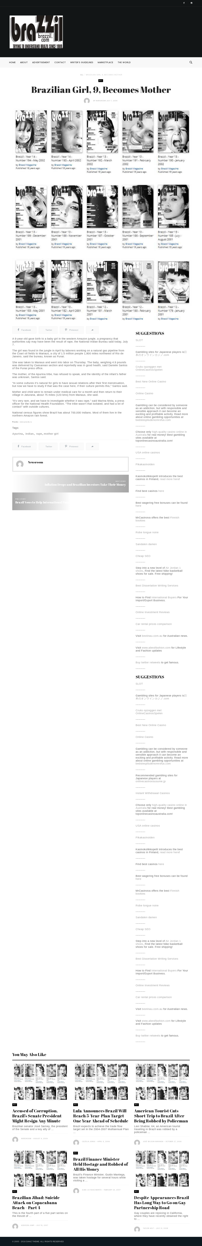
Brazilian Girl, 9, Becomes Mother (104, 74)
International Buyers (164, 597)
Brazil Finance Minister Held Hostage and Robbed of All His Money (100, 1164)
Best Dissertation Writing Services (157, 585)
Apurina (17, 433)
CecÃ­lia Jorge (88, 1141)
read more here (169, 479)
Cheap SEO (143, 556)
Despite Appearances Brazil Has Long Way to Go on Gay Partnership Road (161, 1202)
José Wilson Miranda (153, 1141)
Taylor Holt (148, 1228)
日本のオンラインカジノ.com (161, 353)
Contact (60, 62)
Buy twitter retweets (148, 662)
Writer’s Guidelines (81, 62)
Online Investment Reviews (153, 612)
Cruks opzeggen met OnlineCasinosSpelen (149, 368)
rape (38, 433)
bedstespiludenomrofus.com (153, 420)
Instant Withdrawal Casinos (153, 793)
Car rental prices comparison (154, 624)
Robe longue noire (147, 532)
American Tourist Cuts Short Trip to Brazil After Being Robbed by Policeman (161, 1116)
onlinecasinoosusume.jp (151, 781)
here (161, 491)
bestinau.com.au (152, 635)
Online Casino (144, 393)
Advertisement (41, 62)
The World (124, 62)
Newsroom (101, 101)
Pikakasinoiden (145, 464)
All (81, 74)
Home (12, 62)
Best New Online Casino (151, 381)
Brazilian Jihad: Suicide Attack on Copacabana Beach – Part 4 (36, 1202)
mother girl (51, 433)
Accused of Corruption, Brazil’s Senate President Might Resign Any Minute (37, 1116)
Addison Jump (27, 1225)
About (24, 62)
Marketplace (105, 62)
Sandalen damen (146, 544)
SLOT (139, 340)
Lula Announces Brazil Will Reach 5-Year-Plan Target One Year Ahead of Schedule (100, 1116)
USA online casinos (148, 452)
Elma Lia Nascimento (92, 1190)
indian (29, 433)
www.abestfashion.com (156, 647)
